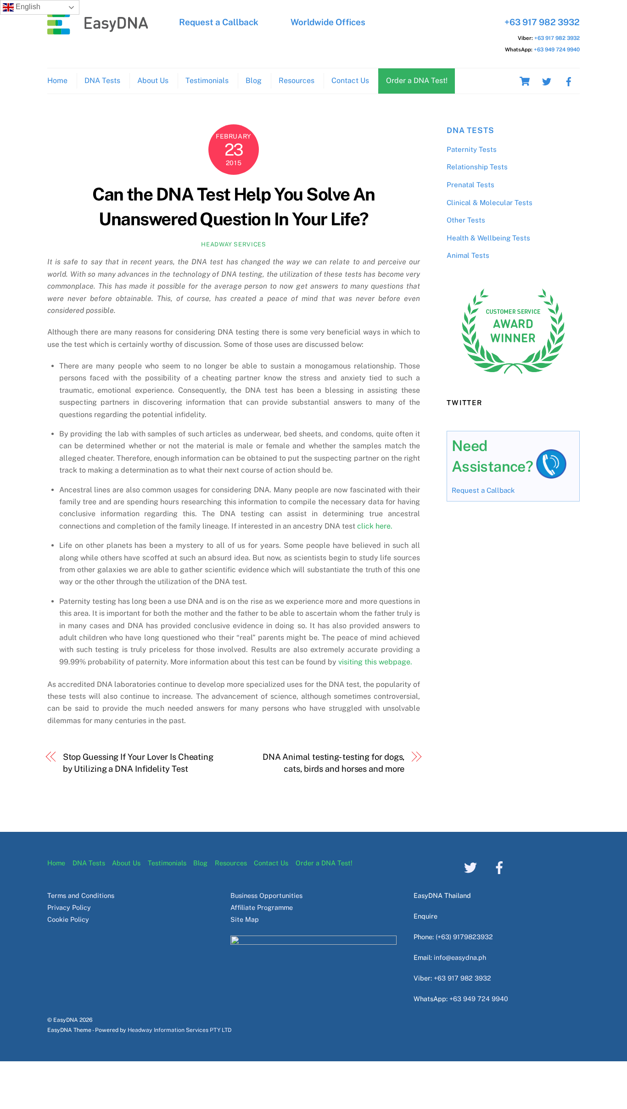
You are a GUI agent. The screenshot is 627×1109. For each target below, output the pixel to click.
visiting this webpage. (375, 662)
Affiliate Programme (261, 907)
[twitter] (546, 80)
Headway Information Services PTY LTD (179, 1029)
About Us (152, 80)
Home (57, 80)
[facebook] (569, 80)
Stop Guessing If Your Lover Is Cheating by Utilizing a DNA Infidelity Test (138, 763)
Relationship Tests (477, 167)
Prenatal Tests (470, 185)
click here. (373, 526)
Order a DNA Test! (417, 80)
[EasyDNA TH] (97, 29)
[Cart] (524, 81)
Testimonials (207, 80)
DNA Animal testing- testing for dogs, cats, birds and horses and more (333, 763)
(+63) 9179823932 (464, 937)
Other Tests (466, 220)
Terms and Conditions (80, 895)
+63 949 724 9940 (557, 49)
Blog (254, 80)
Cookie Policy (68, 919)
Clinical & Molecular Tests (489, 202)
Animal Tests (468, 255)
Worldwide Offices (328, 22)
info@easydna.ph (460, 957)
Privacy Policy (69, 907)
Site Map (244, 919)
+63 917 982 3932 (542, 22)
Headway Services (233, 244)
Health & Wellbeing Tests (488, 238)
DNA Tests (102, 80)
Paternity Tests (472, 149)
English (27, 7)
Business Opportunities (266, 895)
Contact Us (350, 80)
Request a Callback (218, 22)
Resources (296, 80)
